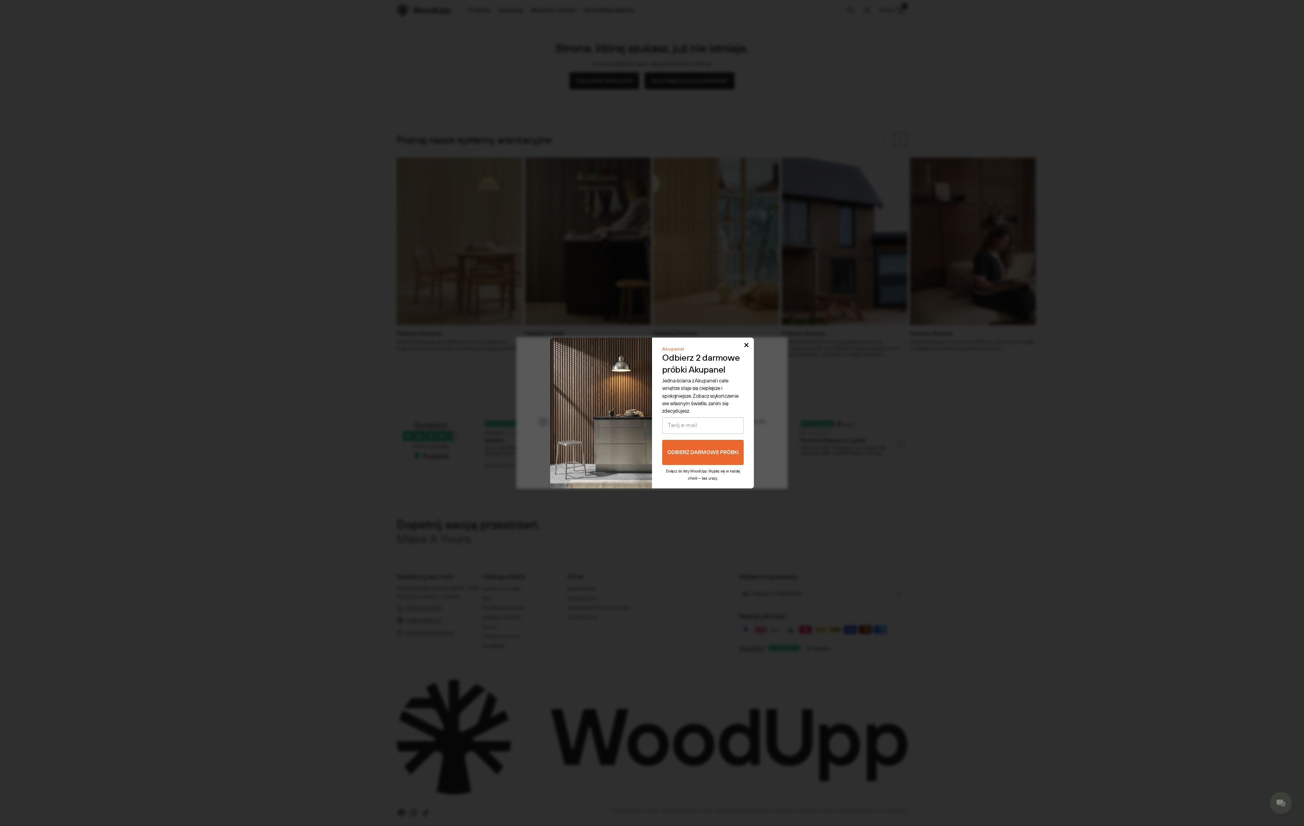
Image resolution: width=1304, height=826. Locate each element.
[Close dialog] (746, 345)
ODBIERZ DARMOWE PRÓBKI (703, 452)
